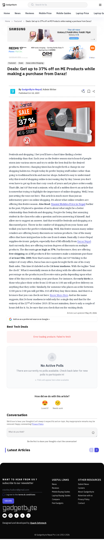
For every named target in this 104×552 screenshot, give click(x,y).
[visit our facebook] (16, 515)
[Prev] (91, 450)
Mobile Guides (63, 13)
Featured (18, 21)
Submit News (83, 484)
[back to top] (96, 545)
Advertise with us (85, 495)
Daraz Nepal (84, 241)
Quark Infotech (38, 523)
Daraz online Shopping (34, 63)
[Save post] (89, 91)
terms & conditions (26, 494)
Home (7, 13)
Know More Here (59, 295)
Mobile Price (45, 13)
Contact (81, 503)
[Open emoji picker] (94, 432)
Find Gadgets (57, 503)
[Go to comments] (83, 91)
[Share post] (93, 91)
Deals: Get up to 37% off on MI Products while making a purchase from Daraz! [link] (58, 21)
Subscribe (8, 501)
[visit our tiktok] (28, 515)
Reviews (29, 13)
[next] (97, 450)
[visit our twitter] (22, 515)
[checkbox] (3, 495)
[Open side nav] (100, 4)
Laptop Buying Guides (61, 495)
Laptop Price (82, 13)
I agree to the (20, 494)
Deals (21, 63)
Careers (81, 488)
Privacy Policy (38, 424)
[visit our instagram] (10, 515)
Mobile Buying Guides (61, 491)
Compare (56, 499)
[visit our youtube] (4, 515)
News (18, 13)
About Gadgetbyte (86, 491)
